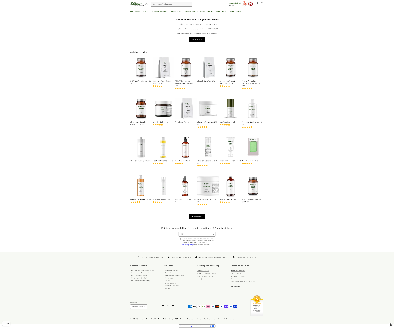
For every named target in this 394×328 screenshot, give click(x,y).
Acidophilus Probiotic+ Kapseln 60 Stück (228, 82)
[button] (160, 11)
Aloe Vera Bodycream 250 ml (207, 123)
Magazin (167, 288)
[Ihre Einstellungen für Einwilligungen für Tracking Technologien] (390, 324)
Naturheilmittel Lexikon (139, 275)
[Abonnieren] (213, 234)
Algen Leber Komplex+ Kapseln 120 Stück (138, 123)
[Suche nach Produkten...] (189, 4)
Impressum (191, 319)
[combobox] (171, 4)
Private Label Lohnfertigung (140, 280)
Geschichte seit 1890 (171, 270)
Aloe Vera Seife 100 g (250, 161)
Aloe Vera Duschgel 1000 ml (140, 161)
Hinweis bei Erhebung (186, 326)
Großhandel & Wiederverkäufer (141, 273)
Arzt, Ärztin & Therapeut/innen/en (142, 270)
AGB (176, 319)
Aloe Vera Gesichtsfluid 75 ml (207, 162)
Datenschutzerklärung (188, 244)
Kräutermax (140, 319)
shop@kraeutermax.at (204, 279)
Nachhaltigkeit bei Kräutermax (175, 275)
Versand (182, 319)
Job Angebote (169, 278)
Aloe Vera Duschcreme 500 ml (252, 123)
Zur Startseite (197, 39)
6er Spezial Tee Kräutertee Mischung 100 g (163, 82)
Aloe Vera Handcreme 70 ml (230, 161)
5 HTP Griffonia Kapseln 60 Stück (140, 82)
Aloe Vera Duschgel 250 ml (163, 161)
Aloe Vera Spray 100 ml (161, 199)
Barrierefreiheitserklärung (213, 319)
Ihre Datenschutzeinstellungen (201, 326)
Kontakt (167, 280)
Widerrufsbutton (230, 319)
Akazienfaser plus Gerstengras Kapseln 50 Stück (251, 83)
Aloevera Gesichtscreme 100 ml (208, 200)
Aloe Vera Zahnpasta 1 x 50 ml (185, 200)
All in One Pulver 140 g (161, 122)
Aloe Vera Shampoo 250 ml (140, 199)
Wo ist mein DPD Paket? (139, 278)
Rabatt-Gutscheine (171, 283)
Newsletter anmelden (172, 285)
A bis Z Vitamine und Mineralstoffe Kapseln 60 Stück (184, 83)
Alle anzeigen (197, 216)
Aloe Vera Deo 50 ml (227, 122)
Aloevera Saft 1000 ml (228, 199)
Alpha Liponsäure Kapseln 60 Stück (252, 200)
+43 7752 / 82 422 (203, 271)
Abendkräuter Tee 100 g (206, 81)
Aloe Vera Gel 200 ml (182, 161)
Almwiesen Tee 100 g (183, 122)
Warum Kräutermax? (171, 273)
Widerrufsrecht (151, 319)
